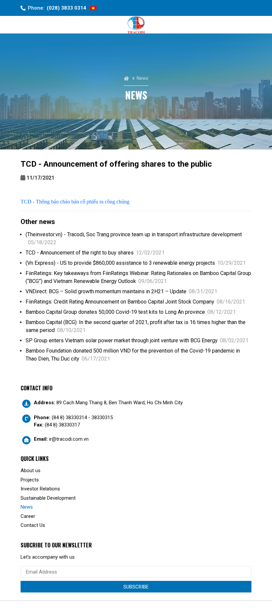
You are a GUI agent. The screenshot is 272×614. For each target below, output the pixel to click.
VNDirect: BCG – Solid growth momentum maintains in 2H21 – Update (121, 291)
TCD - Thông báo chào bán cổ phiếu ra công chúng (76, 201)
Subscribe (136, 587)
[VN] (93, 8)
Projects (30, 480)
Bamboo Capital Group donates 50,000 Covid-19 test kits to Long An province (131, 312)
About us (30, 471)
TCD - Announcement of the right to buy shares (95, 253)
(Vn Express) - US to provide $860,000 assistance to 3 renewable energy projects (136, 263)
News (27, 507)
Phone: (57, 8)
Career (28, 516)
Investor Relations (40, 489)
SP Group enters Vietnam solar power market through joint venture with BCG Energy (137, 340)
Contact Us (33, 525)
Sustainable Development (48, 498)
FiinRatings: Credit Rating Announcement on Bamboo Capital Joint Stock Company (135, 302)
